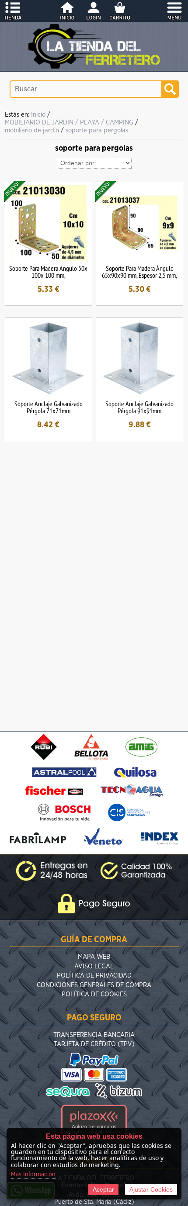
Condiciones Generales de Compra (94, 985)
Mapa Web (94, 957)
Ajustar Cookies (151, 1189)
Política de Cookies (94, 994)
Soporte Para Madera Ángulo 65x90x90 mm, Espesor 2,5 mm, (139, 272)
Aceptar (103, 1189)
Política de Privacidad (94, 975)
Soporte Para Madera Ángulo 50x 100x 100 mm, (48, 272)
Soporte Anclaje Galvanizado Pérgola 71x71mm (48, 407)
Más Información (33, 1174)
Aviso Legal (94, 966)
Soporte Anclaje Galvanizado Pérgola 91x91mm (139, 407)
